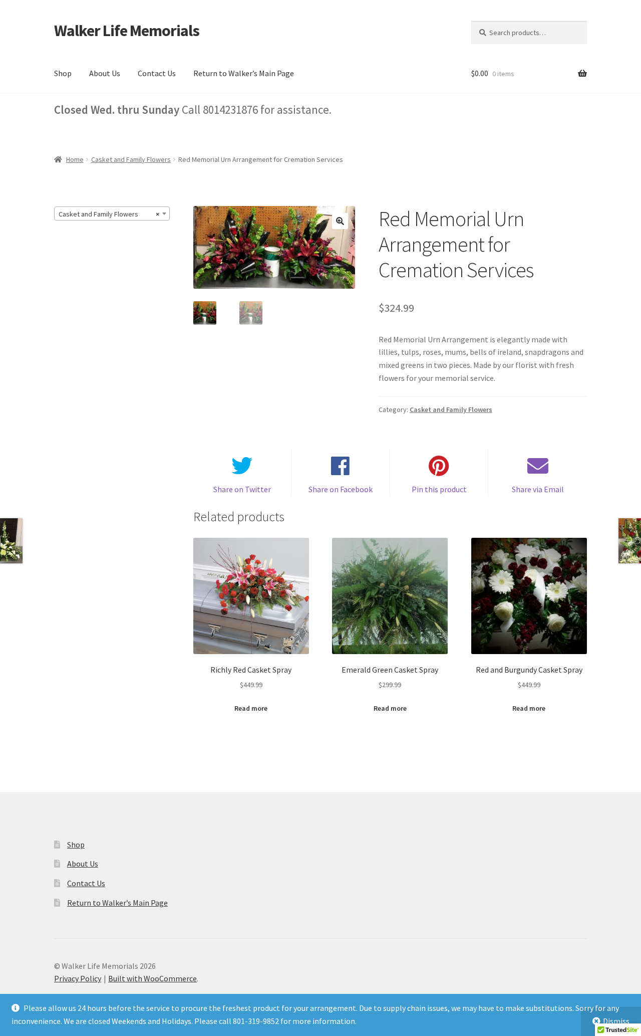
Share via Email (538, 489)
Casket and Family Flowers (131, 159)
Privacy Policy (77, 978)
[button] (340, 221)
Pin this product (439, 489)
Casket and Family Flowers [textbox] (109, 214)
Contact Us (157, 73)
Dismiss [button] (616, 1021)
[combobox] (112, 213)
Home (75, 159)
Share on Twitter (242, 489)
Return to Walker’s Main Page (243, 73)
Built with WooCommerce (152, 978)
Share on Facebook (340, 489)
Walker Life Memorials (126, 31)
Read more (250, 708)
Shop (63, 73)
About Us (104, 73)
